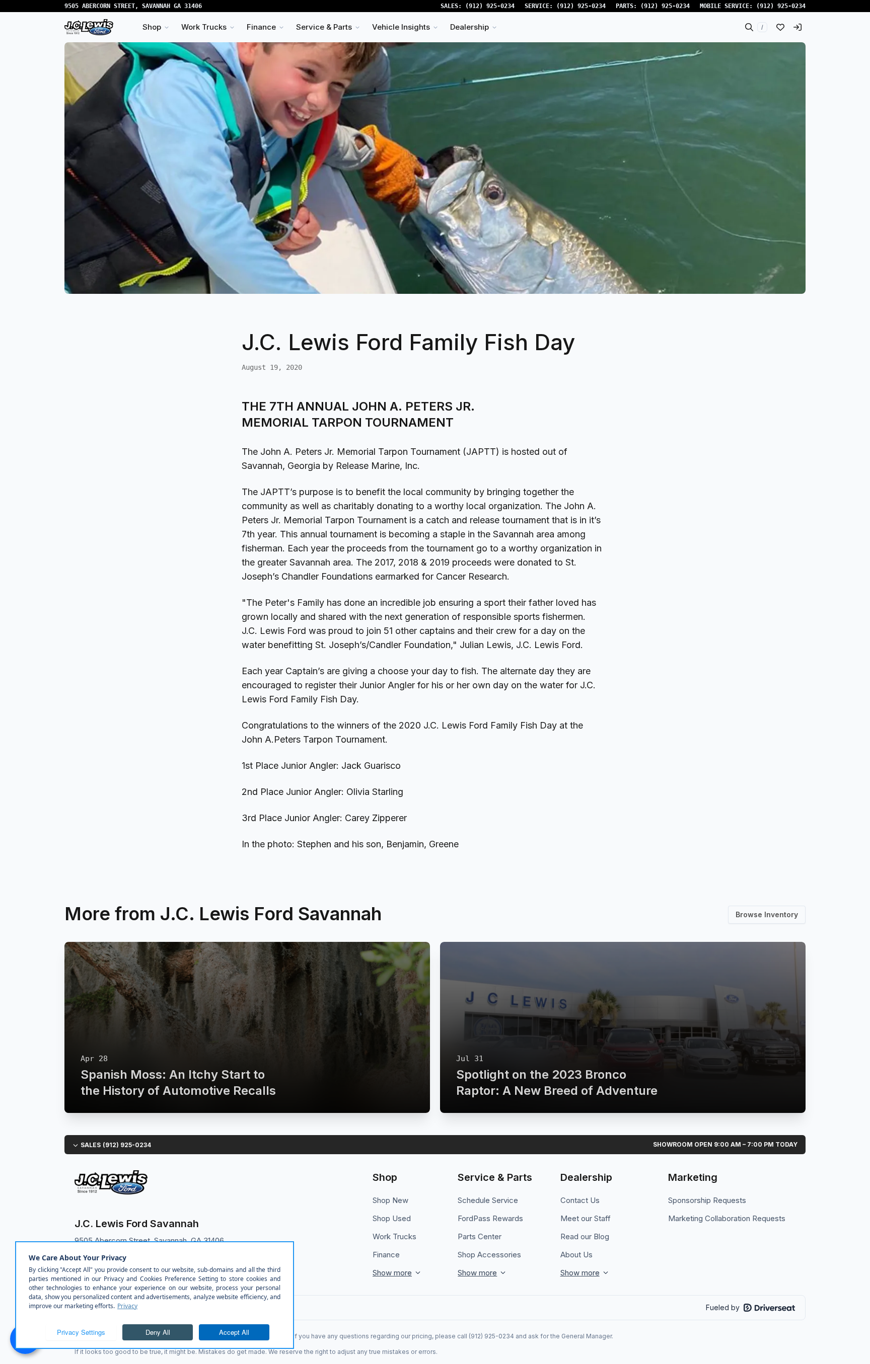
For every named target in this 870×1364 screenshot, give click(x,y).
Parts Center (479, 1236)
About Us (576, 1254)
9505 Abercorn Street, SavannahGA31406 (133, 6)
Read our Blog (584, 1236)
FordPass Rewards (490, 1218)
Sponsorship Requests (707, 1200)
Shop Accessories (489, 1254)
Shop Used (392, 1218)
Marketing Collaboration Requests (726, 1218)
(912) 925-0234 (490, 6)
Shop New (390, 1200)
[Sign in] (797, 27)
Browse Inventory (767, 914)
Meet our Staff (585, 1218)
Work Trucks (394, 1236)
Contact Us (580, 1200)
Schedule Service (488, 1200)
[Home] (88, 27)
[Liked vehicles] (780, 27)
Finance (386, 1254)
